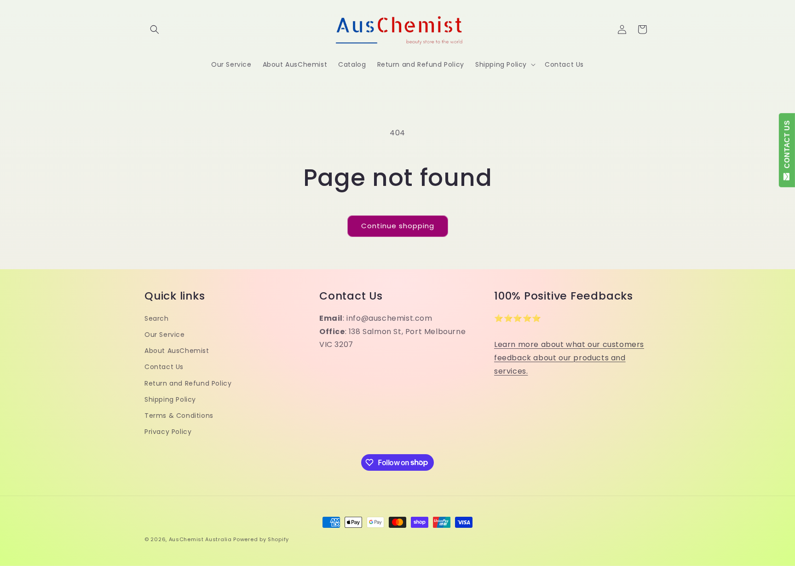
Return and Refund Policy (187, 383)
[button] (154, 29)
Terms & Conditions (178, 415)
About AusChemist (176, 350)
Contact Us (164, 367)
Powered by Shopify (261, 539)
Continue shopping (397, 226)
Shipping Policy (170, 399)
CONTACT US (787, 146)
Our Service (164, 334)
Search (156, 318)
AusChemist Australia (200, 539)
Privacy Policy (167, 431)
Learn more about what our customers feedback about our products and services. (569, 358)
